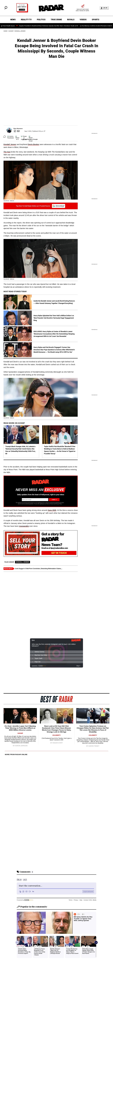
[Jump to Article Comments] (5, 137)
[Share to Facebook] (10, 137)
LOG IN (105, 8)
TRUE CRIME (56, 19)
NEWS (13, 19)
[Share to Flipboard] (24, 137)
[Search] (6, 9)
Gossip (11, 31)
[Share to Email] (31, 137)
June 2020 (52, 510)
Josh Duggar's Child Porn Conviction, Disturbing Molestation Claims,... (38, 568)
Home (5, 31)
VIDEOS (83, 19)
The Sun (7, 152)
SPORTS (95, 19)
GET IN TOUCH (59, 552)
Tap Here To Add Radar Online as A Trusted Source (33, 206)
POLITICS (41, 19)
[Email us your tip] (22, 12)
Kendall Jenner (20, 31)
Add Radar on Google (31, 139)
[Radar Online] (51, 8)
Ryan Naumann (18, 128)
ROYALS (70, 19)
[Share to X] (17, 137)
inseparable (24, 526)
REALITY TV (26, 19)
